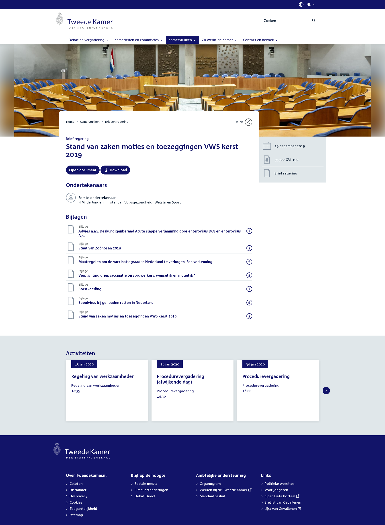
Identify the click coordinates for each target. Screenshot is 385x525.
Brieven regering (116, 121)
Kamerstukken (90, 121)
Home (70, 121)
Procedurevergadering (266, 376)
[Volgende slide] (326, 390)
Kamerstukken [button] (181, 39)
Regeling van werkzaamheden (103, 376)
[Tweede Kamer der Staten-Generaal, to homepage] (84, 20)
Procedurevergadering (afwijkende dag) (180, 379)
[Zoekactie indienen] (314, 20)
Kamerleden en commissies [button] (137, 39)
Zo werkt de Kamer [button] (218, 39)
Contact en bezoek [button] (259, 39)
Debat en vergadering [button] (87, 39)
